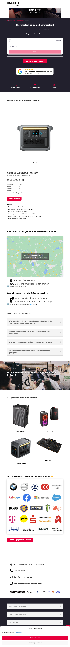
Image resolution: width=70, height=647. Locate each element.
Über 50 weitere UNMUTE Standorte (29, 564)
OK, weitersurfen (35, 638)
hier (31, 304)
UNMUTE (5, 20)
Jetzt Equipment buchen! (20, 540)
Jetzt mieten (14, 199)
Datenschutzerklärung (21, 632)
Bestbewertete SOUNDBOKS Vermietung (38, 71)
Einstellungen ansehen (35, 643)
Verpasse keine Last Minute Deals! (28, 583)
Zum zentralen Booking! (34, 61)
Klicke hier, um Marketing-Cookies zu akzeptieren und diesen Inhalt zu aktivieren (35, 256)
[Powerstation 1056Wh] (35, 166)
